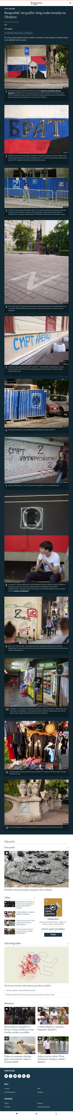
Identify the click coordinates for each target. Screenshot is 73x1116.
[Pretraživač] (56, 1113)
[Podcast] (36, 1113)
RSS (38, 1088)
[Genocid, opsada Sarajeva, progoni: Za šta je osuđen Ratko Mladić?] (9, 931)
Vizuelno (7, 1107)
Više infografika (12, 943)
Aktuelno (9, 1003)
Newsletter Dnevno (43, 1107)
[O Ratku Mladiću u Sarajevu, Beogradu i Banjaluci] (9, 914)
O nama (6, 1088)
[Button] (8, 29)
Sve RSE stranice (9, 1092)
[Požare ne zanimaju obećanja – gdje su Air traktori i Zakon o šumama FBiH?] (19, 1045)
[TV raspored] (28, 1076)
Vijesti (6, 1103)
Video (7, 897)
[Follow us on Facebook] (6, 1076)
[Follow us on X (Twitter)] (10, 1076)
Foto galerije (9, 9)
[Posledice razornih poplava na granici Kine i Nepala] (36, 869)
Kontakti (40, 1092)
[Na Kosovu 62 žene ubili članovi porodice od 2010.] (36, 965)
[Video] (17, 1113)
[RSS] (24, 1076)
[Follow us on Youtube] (15, 1076)
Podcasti (40, 1103)
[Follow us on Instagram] (19, 1076)
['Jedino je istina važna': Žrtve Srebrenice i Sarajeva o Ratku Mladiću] (9, 923)
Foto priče (9, 847)
